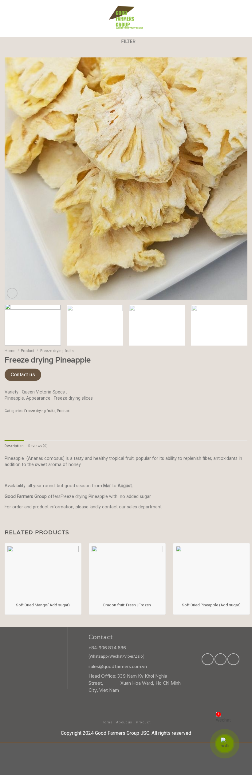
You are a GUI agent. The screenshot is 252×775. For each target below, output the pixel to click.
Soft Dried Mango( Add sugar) (43, 605)
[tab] (14, 445)
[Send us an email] (220, 659)
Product (27, 351)
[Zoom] (12, 293)
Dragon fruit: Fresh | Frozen (127, 605)
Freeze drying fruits (57, 351)
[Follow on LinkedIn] (233, 659)
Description (14, 446)
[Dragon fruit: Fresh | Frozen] (127, 572)
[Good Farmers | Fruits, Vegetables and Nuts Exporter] (126, 18)
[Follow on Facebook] (207, 659)
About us (124, 722)
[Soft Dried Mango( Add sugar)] (43, 572)
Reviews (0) (38, 446)
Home (10, 351)
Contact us (23, 375)
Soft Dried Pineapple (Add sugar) (211, 605)
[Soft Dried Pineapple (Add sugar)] (211, 572)
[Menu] (243, 18)
